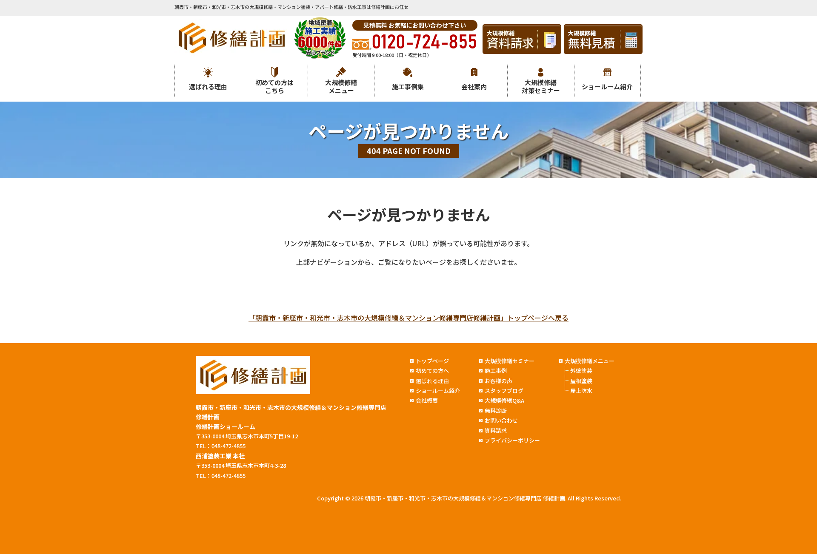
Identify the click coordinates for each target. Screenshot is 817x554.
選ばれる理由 (208, 86)
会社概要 (427, 400)
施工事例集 (408, 86)
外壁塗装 (581, 370)
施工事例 (496, 370)
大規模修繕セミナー (509, 361)
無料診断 (496, 410)
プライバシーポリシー (512, 440)
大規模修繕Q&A (504, 400)
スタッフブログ (504, 390)
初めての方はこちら (274, 86)
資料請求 (496, 430)
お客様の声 (498, 381)
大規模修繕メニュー (341, 86)
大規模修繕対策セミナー (541, 86)
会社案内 (474, 86)
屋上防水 (581, 390)
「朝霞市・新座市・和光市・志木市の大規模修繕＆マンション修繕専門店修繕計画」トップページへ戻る (408, 318)
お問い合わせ (501, 420)
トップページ (432, 361)
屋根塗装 (581, 381)
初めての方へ (432, 370)
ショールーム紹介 (607, 86)
